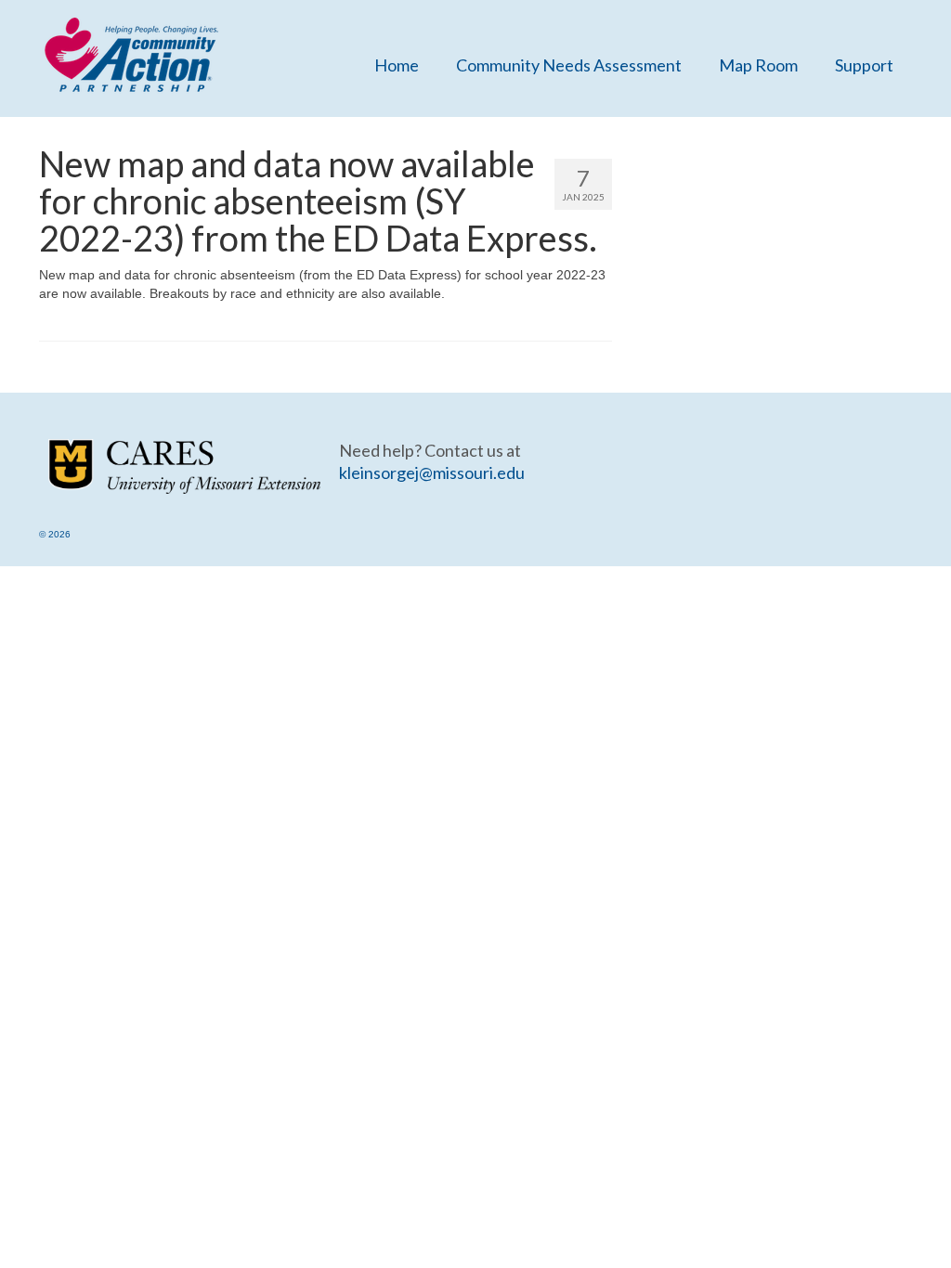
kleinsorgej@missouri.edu (432, 472)
